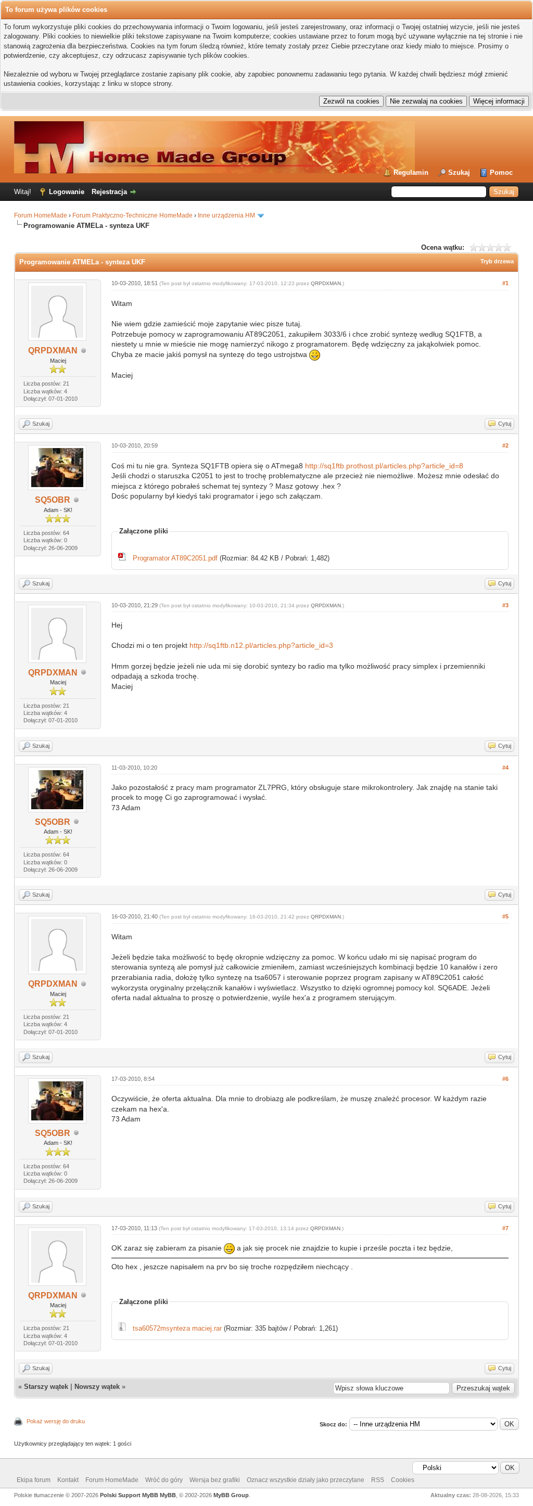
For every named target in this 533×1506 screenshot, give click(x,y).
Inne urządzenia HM (226, 215)
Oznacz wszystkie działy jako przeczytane (305, 1480)
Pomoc (501, 172)
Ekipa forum (33, 1480)
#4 (505, 767)
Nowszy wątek (97, 1386)
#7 (505, 1228)
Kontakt (68, 1480)
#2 (505, 445)
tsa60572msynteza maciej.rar (177, 1328)
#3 (505, 605)
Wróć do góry (164, 1480)
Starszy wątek (46, 1386)
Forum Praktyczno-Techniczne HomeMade (132, 215)
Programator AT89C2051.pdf (175, 558)
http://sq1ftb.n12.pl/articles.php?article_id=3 (261, 645)
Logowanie (66, 192)
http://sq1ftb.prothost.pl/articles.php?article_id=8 (384, 466)
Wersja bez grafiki (214, 1480)
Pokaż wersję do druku (56, 1421)
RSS (377, 1480)
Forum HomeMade (40, 215)
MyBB (168, 1495)
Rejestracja (109, 192)
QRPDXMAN (53, 350)
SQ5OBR (52, 499)
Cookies (402, 1480)
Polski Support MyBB (129, 1495)
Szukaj (459, 172)
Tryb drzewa (497, 261)
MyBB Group (231, 1495)
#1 (505, 283)
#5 (505, 916)
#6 (505, 1079)
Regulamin (411, 172)
